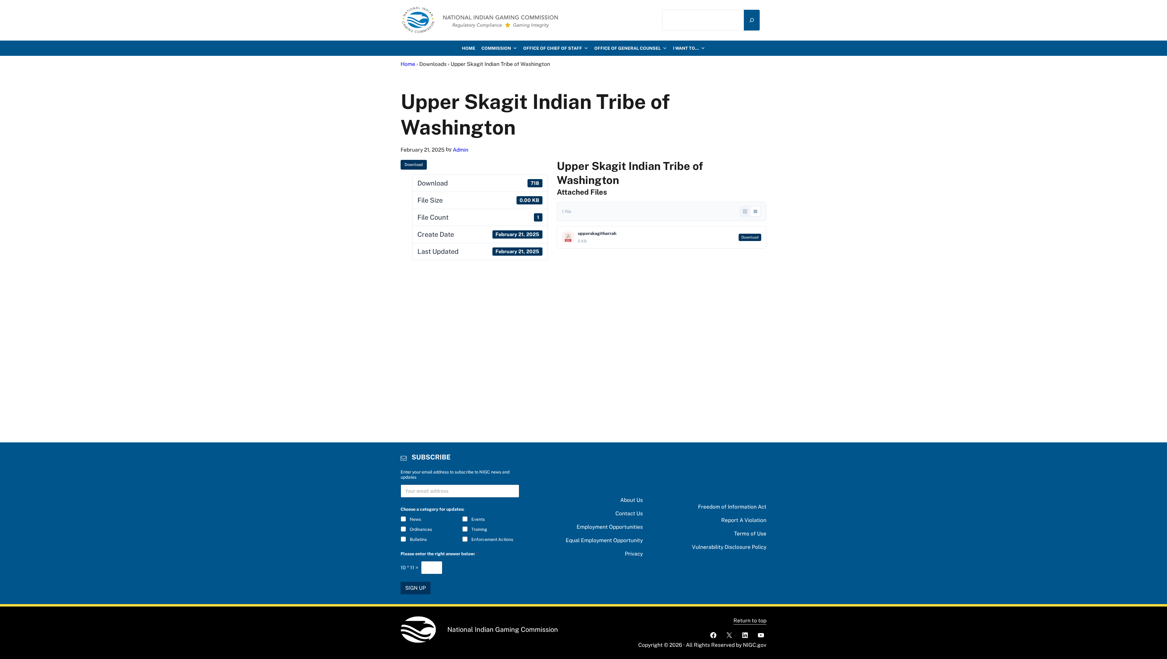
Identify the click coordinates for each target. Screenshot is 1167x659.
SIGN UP (415, 588)
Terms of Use (750, 533)
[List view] (755, 211)
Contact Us (629, 513)
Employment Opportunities (610, 527)
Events (478, 519)
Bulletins (418, 539)
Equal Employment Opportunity (604, 540)
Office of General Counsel (627, 48)
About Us (631, 500)
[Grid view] (745, 211)
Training (479, 529)
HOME (468, 48)
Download (414, 164)
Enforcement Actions (492, 539)
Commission (496, 48)
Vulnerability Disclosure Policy (729, 547)
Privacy (634, 553)
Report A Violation (743, 520)
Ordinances (421, 529)
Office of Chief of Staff (552, 48)
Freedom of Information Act (732, 506)
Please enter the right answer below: (439, 553)
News (415, 519)
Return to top (749, 620)
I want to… (686, 48)
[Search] (752, 20)
